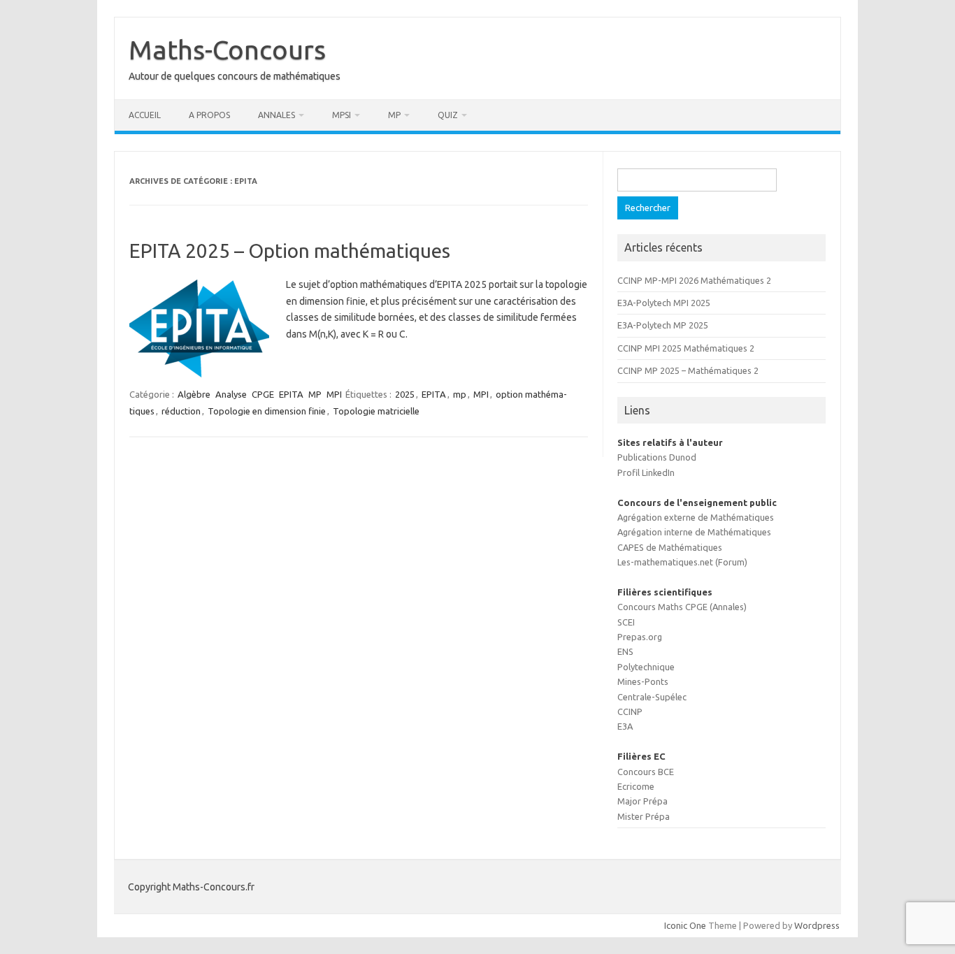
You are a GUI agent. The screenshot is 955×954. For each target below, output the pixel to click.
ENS (625, 651)
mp (459, 394)
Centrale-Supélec (652, 697)
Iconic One (685, 925)
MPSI (341, 115)
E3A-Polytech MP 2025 (662, 325)
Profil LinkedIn (646, 472)
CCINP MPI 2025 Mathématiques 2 (685, 348)
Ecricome (635, 786)
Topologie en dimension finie (267, 411)
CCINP (629, 711)
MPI (334, 394)
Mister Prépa (643, 816)
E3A (625, 726)
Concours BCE (645, 771)
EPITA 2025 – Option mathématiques (289, 250)
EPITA (291, 394)
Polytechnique (646, 667)
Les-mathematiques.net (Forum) (682, 562)
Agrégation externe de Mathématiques (695, 517)
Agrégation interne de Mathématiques (694, 532)
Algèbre (194, 394)
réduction (181, 411)
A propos (209, 115)
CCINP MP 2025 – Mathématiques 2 (688, 370)
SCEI (626, 622)
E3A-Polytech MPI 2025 (663, 303)
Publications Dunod (656, 457)
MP (394, 115)
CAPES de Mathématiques (669, 547)
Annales (276, 115)
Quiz (448, 115)
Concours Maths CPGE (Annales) (682, 607)
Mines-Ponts (642, 681)
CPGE (263, 394)
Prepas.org (639, 637)
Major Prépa (642, 801)
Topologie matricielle (376, 411)
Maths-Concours (227, 49)
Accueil (145, 115)
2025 (405, 394)
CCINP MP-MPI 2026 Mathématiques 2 (694, 280)
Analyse (231, 394)
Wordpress (817, 925)
